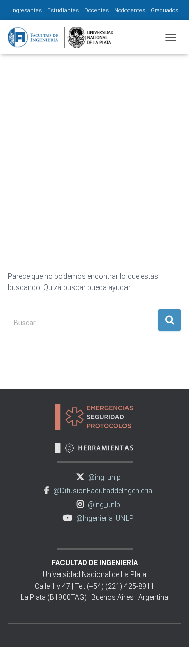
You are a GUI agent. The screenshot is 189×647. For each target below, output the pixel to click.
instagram (80, 504)
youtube (67, 518)
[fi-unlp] (64, 37)
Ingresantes (26, 10)
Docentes (96, 10)
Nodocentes (129, 10)
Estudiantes (63, 10)
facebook (47, 490)
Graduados (164, 10)
